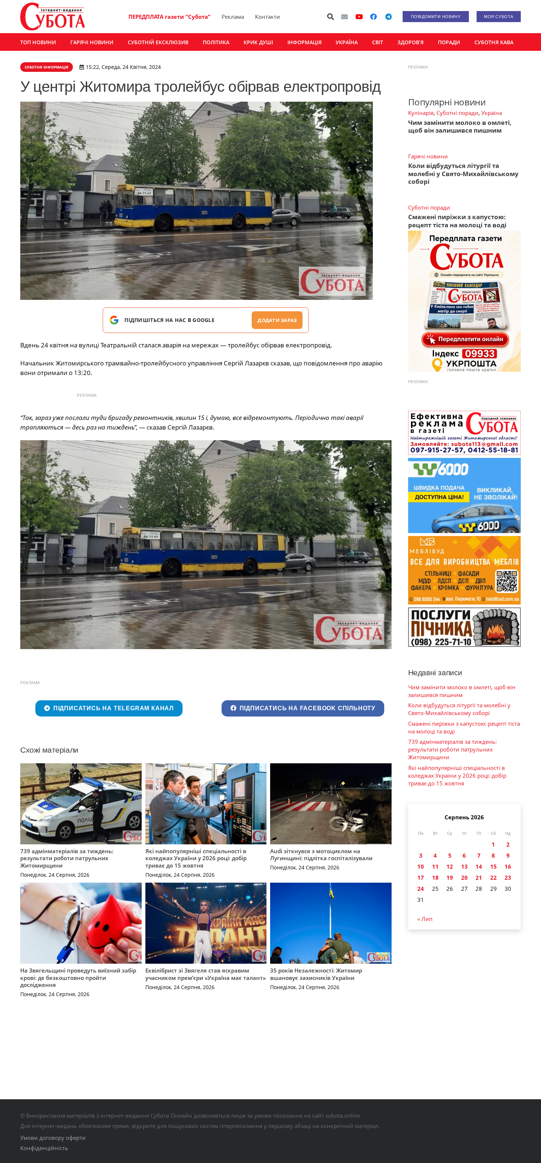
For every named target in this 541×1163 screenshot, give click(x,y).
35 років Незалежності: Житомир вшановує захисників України (316, 974)
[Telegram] (388, 16)
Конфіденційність (44, 1148)
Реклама (233, 16)
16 (508, 866)
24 (420, 888)
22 (493, 877)
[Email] (344, 16)
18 (435, 877)
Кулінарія (421, 112)
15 (493, 866)
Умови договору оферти (53, 1137)
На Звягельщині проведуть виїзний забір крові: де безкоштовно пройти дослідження (78, 977)
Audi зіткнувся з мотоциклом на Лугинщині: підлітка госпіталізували (321, 854)
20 (464, 877)
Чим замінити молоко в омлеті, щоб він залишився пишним (460, 126)
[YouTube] (359, 16)
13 (464, 866)
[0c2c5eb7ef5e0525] (206, 544)
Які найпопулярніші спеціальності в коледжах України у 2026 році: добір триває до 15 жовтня (196, 858)
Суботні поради (457, 112)
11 (435, 866)
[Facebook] (373, 16)
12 (449, 866)
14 (478, 866)
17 (420, 877)
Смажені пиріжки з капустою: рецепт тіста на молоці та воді (457, 221)
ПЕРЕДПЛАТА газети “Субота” (169, 16)
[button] (330, 16)
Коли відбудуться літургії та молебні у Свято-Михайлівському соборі (463, 173)
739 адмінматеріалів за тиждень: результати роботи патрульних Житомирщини (66, 858)
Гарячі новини (428, 156)
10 (420, 866)
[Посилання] (52, 17)
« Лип (424, 918)
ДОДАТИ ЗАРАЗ (277, 320)
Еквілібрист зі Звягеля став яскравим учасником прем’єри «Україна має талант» (205, 974)
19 (449, 877)
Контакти (267, 16)
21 (478, 877)
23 (508, 877)
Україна (491, 112)
